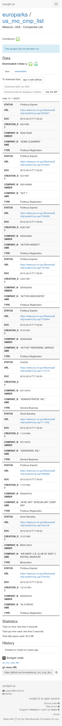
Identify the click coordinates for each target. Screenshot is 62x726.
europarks (15, 14)
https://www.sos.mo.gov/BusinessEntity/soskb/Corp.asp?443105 (37, 524)
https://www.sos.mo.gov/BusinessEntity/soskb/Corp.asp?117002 (37, 421)
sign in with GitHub (32, 79)
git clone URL (9, 667)
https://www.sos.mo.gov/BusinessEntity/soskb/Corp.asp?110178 (37, 369)
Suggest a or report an (38, 709)
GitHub (8, 693)
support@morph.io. (15, 690)
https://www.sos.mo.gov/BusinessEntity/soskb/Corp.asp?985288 (37, 472)
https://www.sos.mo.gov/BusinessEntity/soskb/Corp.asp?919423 (37, 163)
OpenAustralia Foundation (38, 718)
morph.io (8, 4)
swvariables (21, 71)
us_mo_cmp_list (23, 20)
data (7, 71)
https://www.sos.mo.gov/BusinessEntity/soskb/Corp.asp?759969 (37, 317)
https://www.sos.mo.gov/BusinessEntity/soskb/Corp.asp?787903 (37, 266)
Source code (50, 703)
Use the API (51, 91)
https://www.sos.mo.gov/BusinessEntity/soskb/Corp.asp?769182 (37, 575)
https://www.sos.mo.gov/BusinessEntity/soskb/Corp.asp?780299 (37, 214)
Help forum (51, 706)
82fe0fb (56, 714)
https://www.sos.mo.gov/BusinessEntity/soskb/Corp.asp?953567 (37, 111)
